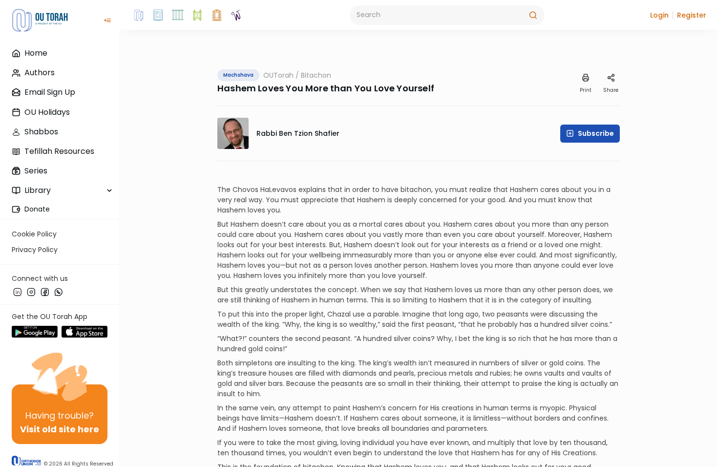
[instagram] (31, 291)
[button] (659, 15)
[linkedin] (17, 291)
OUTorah (278, 75)
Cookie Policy (34, 234)
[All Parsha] (197, 15)
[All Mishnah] (158, 15)
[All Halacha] (178, 15)
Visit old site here (59, 429)
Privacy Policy (35, 250)
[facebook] (45, 291)
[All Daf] (217, 15)
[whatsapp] (58, 291)
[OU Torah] (139, 15)
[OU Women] (236, 15)
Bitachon (316, 75)
